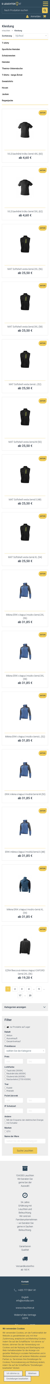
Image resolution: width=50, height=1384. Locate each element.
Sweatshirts (7, 81)
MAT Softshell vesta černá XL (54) (25, 557)
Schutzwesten (8, 55)
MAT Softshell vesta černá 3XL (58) (25, 326)
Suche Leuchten (25, 1150)
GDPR (25, 1318)
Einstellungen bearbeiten (17, 1378)
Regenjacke (7, 100)
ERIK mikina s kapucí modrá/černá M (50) (25, 794)
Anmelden (36, 16)
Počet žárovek (11, 1095)
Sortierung (7, 36)
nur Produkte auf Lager (19, 1027)
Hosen (5, 88)
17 (20, 995)
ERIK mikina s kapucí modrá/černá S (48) (25, 851)
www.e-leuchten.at (25, 1307)
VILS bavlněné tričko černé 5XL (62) (25, 211)
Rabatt (7, 1032)
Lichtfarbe (9, 1067)
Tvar (6, 1084)
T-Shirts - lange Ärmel (12, 75)
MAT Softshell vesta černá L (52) (25, 384)
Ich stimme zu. (13, 1373)
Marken (8, 1128)
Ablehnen (32, 1373)
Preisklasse (10, 1046)
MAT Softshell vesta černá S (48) (25, 499)
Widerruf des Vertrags (25, 1315)
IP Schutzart (10, 1106)
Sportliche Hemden (11, 49)
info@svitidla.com (25, 1300)
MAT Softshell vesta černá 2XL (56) (25, 269)
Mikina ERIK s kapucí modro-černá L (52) (25, 736)
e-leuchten (6, 31)
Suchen (45, 10)
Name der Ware (11, 1136)
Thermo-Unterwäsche (12, 68)
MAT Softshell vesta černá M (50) (25, 442)
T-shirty (5, 43)
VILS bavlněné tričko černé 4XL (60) (25, 153)
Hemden (6, 62)
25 (30, 995)
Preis (6, 1056)
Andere (7, 1116)
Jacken (5, 94)
